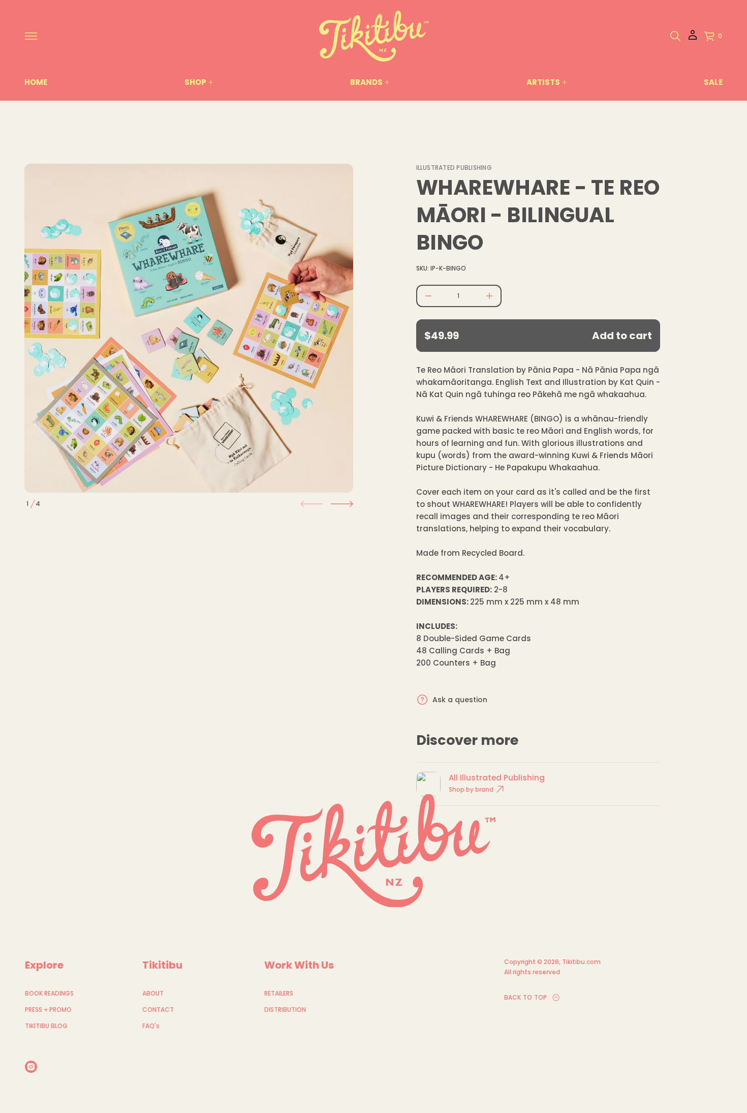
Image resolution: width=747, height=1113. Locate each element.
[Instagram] (31, 1067)
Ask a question (459, 700)
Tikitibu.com (581, 961)
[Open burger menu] (31, 36)
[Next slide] (342, 504)
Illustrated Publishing (454, 167)
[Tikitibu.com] (373, 36)
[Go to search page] (675, 36)
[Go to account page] (693, 38)
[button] (675, 36)
